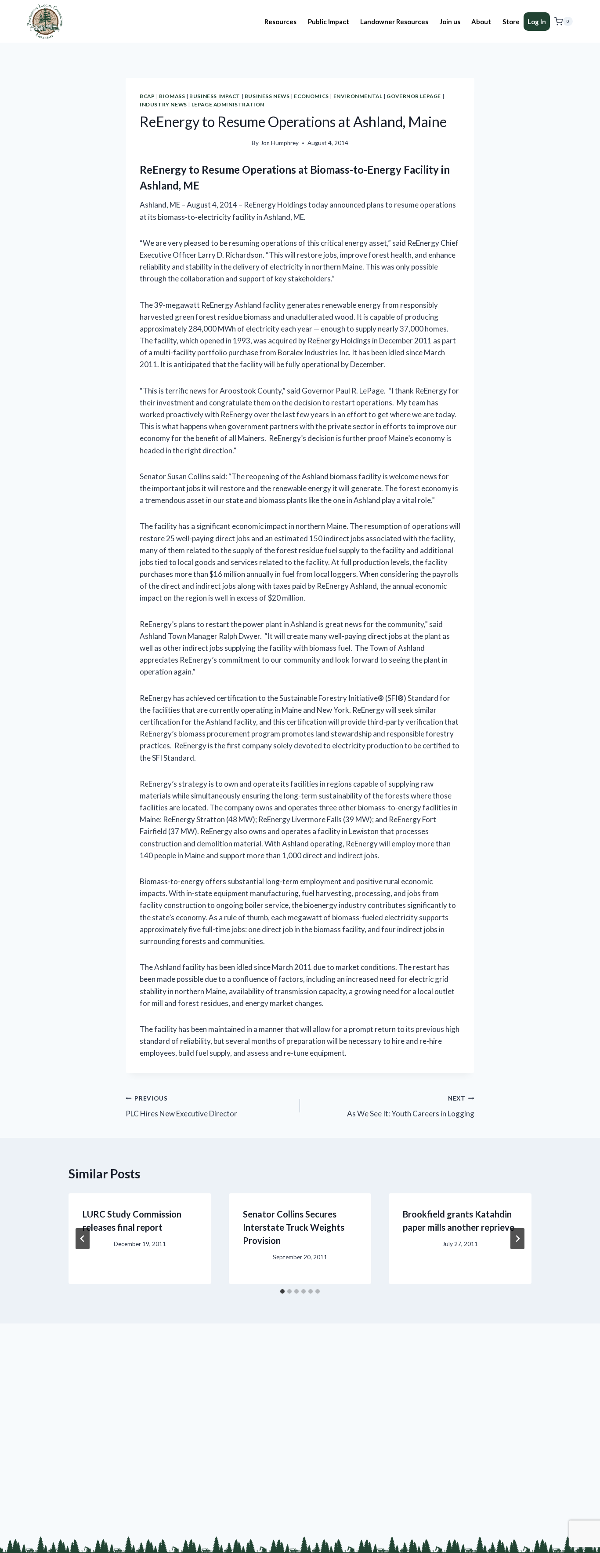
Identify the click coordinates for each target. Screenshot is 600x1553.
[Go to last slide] (83, 1238)
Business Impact (214, 96)
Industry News (163, 104)
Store (511, 22)
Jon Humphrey (279, 142)
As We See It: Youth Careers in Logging (410, 1106)
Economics (311, 96)
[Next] (517, 1238)
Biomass (172, 96)
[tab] (282, 1291)
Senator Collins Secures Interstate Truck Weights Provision (293, 1227)
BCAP (147, 96)
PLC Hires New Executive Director (181, 1106)
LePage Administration (228, 104)
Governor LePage (414, 96)
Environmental (358, 96)
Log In (537, 22)
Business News (267, 96)
